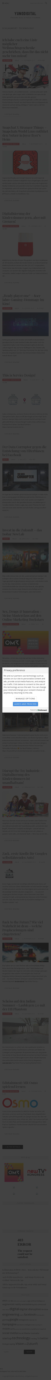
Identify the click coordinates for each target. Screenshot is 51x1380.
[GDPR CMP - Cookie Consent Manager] (42, 710)
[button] (25, 699)
